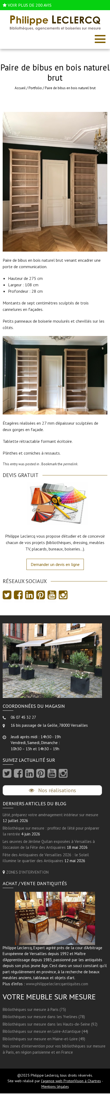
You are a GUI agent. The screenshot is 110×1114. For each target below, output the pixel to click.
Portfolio (35, 88)
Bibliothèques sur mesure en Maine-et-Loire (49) (44, 1038)
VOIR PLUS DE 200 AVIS (30, 5)
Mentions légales (55, 1086)
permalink (70, 464)
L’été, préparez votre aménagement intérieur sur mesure (50, 814)
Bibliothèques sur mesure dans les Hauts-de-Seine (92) (50, 1024)
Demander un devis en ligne (55, 564)
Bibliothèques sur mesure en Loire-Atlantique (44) (45, 1031)
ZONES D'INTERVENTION (27, 872)
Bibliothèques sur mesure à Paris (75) (34, 1009)
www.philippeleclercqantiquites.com (57, 983)
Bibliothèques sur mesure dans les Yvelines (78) (44, 1016)
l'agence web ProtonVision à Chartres (71, 1080)
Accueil (20, 88)
